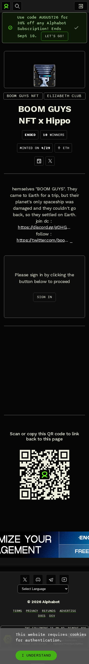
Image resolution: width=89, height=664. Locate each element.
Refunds (49, 611)
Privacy (32, 611)
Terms (17, 611)
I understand (36, 655)
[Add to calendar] (39, 161)
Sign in (44, 297)
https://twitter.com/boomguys (43, 240)
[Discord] (38, 579)
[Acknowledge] (76, 27)
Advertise (68, 611)
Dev (52, 615)
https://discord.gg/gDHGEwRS (44, 227)
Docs (41, 615)
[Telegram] (51, 579)
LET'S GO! (54, 36)
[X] (50, 161)
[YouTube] (64, 579)
